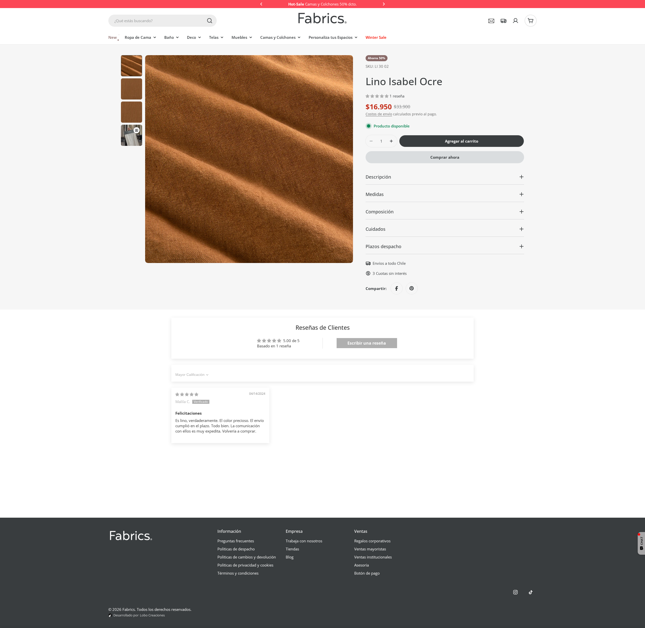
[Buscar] (210, 21)
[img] (186, 394)
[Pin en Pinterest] (412, 288)
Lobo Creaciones (152, 615)
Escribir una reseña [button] (366, 343)
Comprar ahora (444, 157)
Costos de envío (379, 114)
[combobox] (162, 21)
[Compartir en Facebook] (397, 288)
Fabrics (128, 609)
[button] (261, 4)
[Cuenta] (515, 21)
